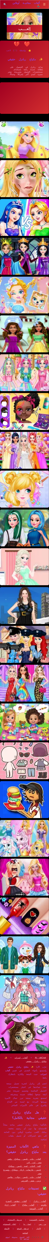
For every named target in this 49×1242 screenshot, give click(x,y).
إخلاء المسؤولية (9, 1224)
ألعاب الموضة (36, 1208)
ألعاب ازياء (10, 1205)
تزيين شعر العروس (31, 1181)
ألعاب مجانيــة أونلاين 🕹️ (26, 4)
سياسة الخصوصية (36, 1220)
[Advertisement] (24, 98)
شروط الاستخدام (15, 1220)
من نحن (42, 1224)
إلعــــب (24, 29)
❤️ (27, 44)
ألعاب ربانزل (39, 1201)
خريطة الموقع (23, 1229)
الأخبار (38, 1229)
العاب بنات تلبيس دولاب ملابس (24, 1177)
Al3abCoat (40, 1057)
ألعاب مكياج (28, 1205)
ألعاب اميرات (21, 1057)
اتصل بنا (27, 1224)
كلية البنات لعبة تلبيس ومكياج (24, 1166)
